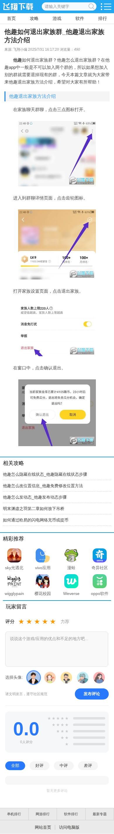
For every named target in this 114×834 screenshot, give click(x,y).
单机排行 (14, 814)
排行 (102, 18)
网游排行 (43, 814)
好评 (39, 765)
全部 (15, 765)
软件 (79, 18)
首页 (11, 18)
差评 (88, 765)
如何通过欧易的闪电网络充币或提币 (35, 520)
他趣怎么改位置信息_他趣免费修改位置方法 (43, 485)
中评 (64, 765)
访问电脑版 (69, 827)
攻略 (34, 18)
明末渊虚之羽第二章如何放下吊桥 (33, 508)
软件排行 (71, 814)
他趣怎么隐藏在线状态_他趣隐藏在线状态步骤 (45, 474)
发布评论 (92, 693)
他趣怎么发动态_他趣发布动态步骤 (35, 497)
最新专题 (100, 814)
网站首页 (43, 827)
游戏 (57, 18)
